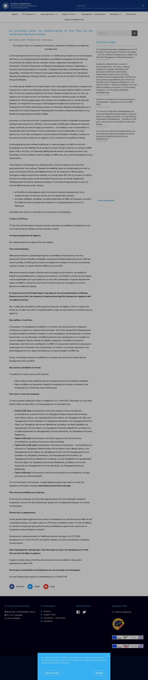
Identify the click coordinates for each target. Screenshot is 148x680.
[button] (52, 673)
